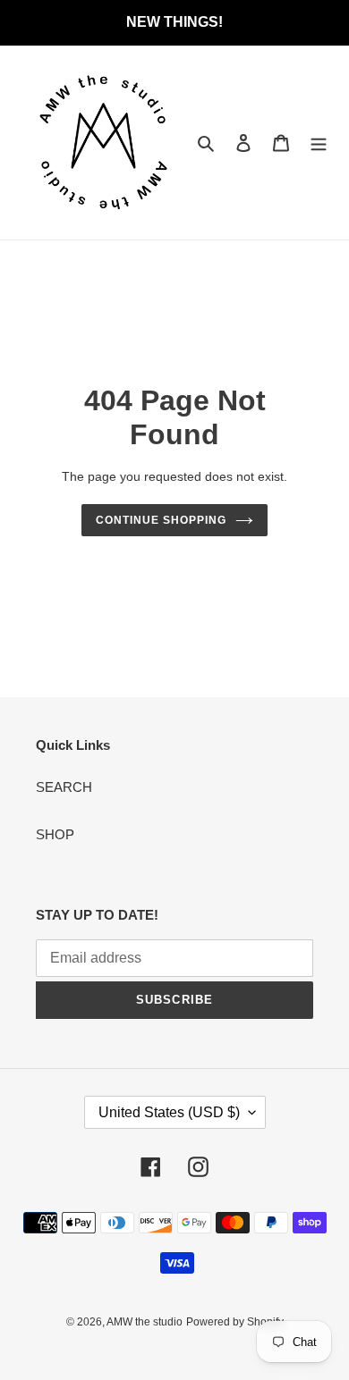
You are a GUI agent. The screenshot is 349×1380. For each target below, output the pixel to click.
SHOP (55, 834)
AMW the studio (144, 1322)
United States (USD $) (169, 1112)
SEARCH (64, 787)
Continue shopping (161, 520)
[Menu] (318, 142)
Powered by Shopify (235, 1322)
